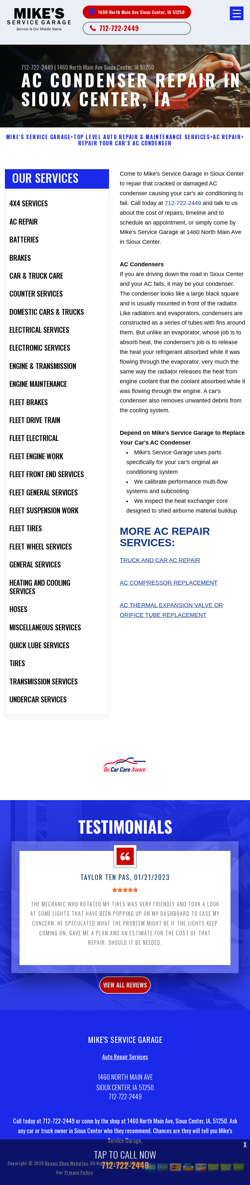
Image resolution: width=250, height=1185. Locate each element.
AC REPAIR (227, 137)
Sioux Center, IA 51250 (129, 67)
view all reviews (125, 985)
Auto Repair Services (125, 1056)
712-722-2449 (119, 28)
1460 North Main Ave (80, 67)
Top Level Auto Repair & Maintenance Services (142, 137)
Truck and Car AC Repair (160, 560)
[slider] (125, 889)
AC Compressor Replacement (168, 582)
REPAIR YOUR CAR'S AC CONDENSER (125, 143)
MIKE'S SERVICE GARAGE (38, 137)
